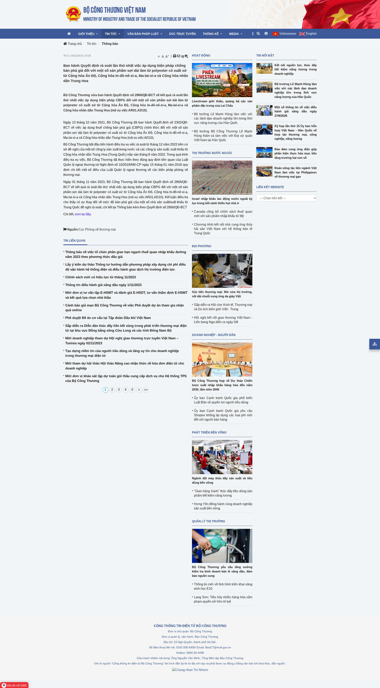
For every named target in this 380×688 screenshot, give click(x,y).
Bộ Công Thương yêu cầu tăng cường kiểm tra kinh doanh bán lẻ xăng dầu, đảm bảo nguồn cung (222, 571)
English (311, 33)
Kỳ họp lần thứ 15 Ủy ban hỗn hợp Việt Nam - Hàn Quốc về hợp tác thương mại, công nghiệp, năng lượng (296, 132)
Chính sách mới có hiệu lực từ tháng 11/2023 (100, 277)
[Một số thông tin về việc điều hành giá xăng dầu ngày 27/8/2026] (265, 110)
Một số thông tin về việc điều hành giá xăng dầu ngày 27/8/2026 (296, 111)
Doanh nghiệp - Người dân (214, 335)
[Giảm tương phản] (186, 56)
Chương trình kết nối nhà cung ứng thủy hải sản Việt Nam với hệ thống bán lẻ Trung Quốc (223, 229)
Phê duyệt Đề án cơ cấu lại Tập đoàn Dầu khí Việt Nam (108, 318)
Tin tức (92, 43)
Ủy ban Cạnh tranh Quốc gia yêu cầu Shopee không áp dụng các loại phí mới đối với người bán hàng (223, 415)
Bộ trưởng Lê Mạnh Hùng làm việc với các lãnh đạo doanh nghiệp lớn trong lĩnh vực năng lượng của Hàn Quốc (223, 118)
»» (146, 389)
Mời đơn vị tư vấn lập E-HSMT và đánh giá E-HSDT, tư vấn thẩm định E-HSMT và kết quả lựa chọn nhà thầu (126, 295)
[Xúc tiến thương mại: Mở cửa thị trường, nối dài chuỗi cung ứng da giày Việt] (222, 270)
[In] (174, 56)
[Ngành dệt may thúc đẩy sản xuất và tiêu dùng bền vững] (222, 456)
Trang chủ (74, 43)
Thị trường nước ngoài (212, 153)
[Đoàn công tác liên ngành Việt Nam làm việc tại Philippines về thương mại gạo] (265, 171)
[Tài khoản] (266, 34)
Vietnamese (287, 33)
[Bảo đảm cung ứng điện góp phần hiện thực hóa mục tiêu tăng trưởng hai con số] (265, 152)
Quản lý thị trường (208, 521)
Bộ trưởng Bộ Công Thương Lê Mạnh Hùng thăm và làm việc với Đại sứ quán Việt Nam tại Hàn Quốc (223, 136)
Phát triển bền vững (209, 432)
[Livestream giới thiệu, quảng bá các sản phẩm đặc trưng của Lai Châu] (222, 79)
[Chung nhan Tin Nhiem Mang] (190, 669)
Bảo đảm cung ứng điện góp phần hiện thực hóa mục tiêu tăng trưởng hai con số (296, 153)
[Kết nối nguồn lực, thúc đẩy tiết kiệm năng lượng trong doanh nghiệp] (265, 68)
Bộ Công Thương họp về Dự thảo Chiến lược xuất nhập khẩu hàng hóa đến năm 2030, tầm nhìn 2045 (222, 385)
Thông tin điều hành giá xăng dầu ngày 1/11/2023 (103, 285)
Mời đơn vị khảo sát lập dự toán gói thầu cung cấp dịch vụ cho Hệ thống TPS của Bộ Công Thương (126, 378)
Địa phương (201, 246)
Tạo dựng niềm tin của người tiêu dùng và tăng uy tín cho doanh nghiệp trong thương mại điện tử (122, 353)
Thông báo (110, 43)
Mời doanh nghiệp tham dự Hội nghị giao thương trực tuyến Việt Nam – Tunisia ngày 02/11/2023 (121, 340)
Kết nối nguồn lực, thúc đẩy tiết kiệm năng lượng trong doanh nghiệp (296, 69)
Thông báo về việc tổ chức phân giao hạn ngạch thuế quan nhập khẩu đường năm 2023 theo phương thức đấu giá (125, 254)
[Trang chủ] (131, 14)
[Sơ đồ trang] (374, 344)
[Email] (178, 56)
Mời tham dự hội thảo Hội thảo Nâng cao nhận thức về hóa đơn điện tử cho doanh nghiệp (124, 366)
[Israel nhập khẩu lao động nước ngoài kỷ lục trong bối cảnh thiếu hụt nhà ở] (222, 177)
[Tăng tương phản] (182, 56)
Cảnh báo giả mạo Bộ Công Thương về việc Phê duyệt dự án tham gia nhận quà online (124, 307)
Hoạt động (201, 55)
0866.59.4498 (195, 652)
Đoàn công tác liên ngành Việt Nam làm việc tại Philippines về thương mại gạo (296, 172)
